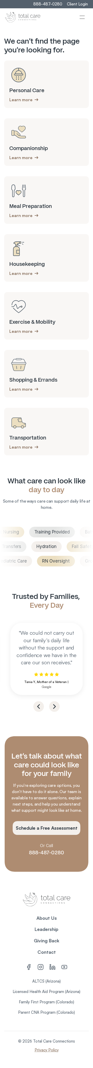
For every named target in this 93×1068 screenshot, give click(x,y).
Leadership (46, 929)
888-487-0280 (46, 852)
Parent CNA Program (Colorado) (46, 1012)
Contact (46, 952)
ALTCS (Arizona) (46, 981)
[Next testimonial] (54, 706)
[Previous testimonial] (38, 706)
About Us (46, 918)
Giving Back (46, 940)
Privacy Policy (47, 1049)
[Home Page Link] (22, 17)
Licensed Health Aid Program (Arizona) (46, 991)
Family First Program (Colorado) (46, 1001)
